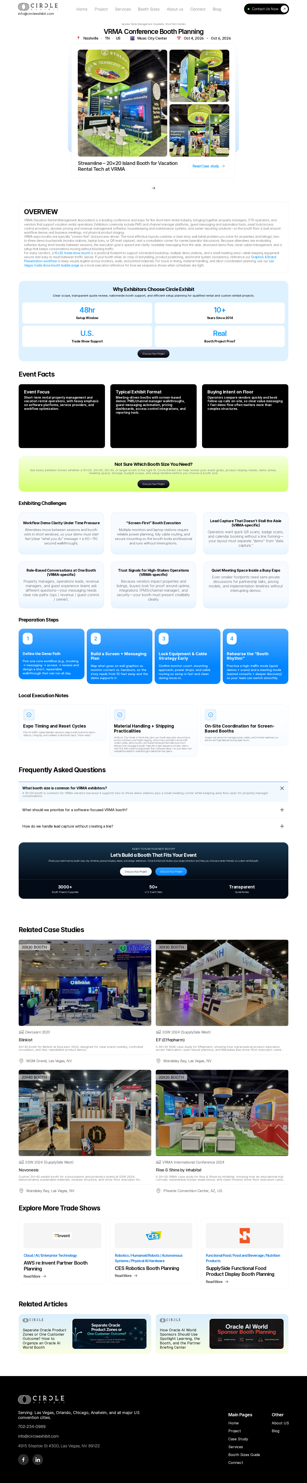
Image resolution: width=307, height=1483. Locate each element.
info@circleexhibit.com (36, 13)
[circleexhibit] (41, 1399)
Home (233, 1423)
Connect (235, 1462)
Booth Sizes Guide (244, 1454)
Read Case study (206, 166)
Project (234, 1431)
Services (235, 1447)
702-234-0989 (32, 1426)
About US (280, 1423)
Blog (276, 1431)
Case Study (238, 1439)
